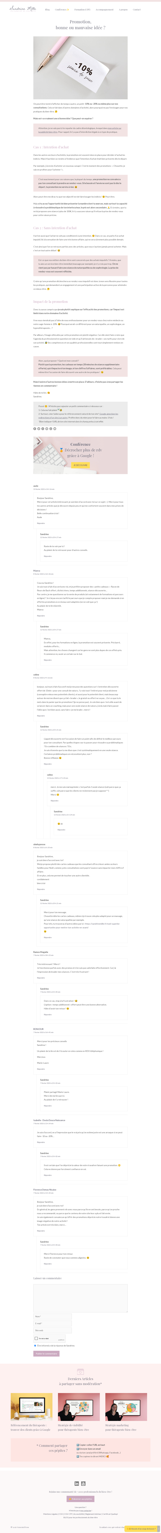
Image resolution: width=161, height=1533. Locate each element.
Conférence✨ (62, 9)
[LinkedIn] (77, 1483)
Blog (47, 9)
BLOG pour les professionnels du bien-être (80, 1517)
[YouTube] (83, 1483)
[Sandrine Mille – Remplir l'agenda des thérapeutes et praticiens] (23, 8)
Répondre (41, 523)
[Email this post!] (54, 429)
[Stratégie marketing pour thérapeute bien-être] (126, 1419)
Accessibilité (79, 1514)
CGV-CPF (68, 1514)
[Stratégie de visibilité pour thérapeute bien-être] (79, 1419)
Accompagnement (105, 9)
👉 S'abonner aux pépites (80, 1499)
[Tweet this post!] (38, 429)
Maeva (36, 570)
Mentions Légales (50, 1514)
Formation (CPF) (82, 9)
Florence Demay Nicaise (44, 1189)
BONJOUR (38, 1029)
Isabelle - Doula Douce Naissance (49, 1120)
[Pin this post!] (46, 429)
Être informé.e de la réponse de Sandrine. (56, 1345)
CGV (61, 1514)
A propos (123, 9)
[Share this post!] (34, 429)
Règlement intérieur (93, 1514)
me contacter (85, 1510)
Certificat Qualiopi (110, 1514)
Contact (137, 9)
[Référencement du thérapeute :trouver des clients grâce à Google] (32, 1419)
